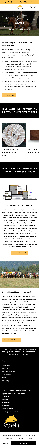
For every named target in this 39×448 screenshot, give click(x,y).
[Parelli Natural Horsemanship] (19, 7)
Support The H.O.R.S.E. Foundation (13, 394)
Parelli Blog (5, 381)
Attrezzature (6, 365)
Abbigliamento (6, 374)
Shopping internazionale (10, 412)
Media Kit (5, 400)
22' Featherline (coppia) (10, 149)
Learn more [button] (29, 438)
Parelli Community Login (29, 2)
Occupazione (6, 403)
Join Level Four (9, 95)
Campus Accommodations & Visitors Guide (16, 391)
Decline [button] (5, 443)
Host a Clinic (6, 406)
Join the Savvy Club (19, 253)
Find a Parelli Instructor (11, 340)
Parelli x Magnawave (8, 371)
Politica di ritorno (7, 409)
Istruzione (5, 368)
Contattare (5, 397)
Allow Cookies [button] (23, 443)
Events (4, 377)
